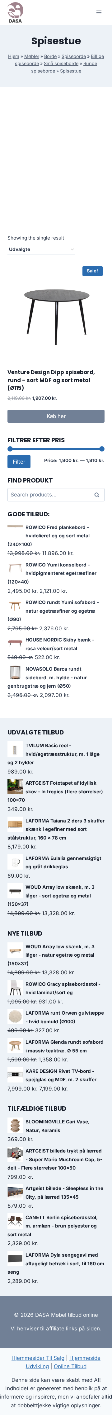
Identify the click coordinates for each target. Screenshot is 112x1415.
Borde (50, 56)
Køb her (56, 416)
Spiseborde (74, 56)
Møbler (31, 56)
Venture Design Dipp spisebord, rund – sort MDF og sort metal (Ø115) (51, 380)
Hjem (13, 56)
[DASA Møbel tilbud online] (15, 12)
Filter (19, 461)
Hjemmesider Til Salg (38, 1358)
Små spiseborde (61, 63)
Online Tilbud (70, 1366)
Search (99, 495)
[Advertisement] (56, 167)
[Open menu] (99, 12)
